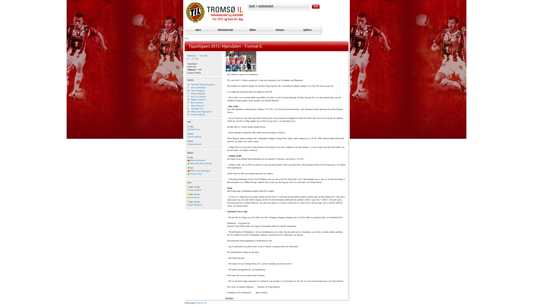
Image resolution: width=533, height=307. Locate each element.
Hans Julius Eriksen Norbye (201, 163)
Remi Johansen (197, 102)
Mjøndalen (192, 55)
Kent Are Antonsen (198, 96)
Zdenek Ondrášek (198, 114)
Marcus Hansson (197, 105)
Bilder (253, 29)
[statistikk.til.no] (215, 22)
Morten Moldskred (198, 87)
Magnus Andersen (198, 99)
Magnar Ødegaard (198, 93)
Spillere (307, 29)
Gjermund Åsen (197, 108)
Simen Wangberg (198, 90)
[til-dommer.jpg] (286, 61)
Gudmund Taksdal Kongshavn (203, 84)
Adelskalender (225, 29)
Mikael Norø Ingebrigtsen (201, 111)
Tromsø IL (203, 55)
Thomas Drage (196, 173)
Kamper (280, 29)
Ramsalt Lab (202, 302)
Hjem (198, 29)
